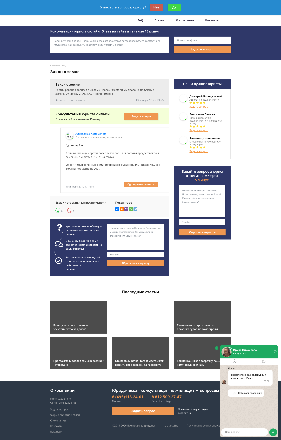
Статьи (160, 20)
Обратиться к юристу (135, 263)
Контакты (212, 20)
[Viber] (126, 209)
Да (174, 7)
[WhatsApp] (131, 209)
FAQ (140, 20)
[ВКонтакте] (117, 209)
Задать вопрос (202, 49)
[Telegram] (135, 209)
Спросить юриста (143, 184)
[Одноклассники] (122, 209)
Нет (156, 7)
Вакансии (56, 431)
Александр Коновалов (90, 133)
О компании (185, 20)
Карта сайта (170, 425)
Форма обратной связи (65, 415)
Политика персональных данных (207, 425)
